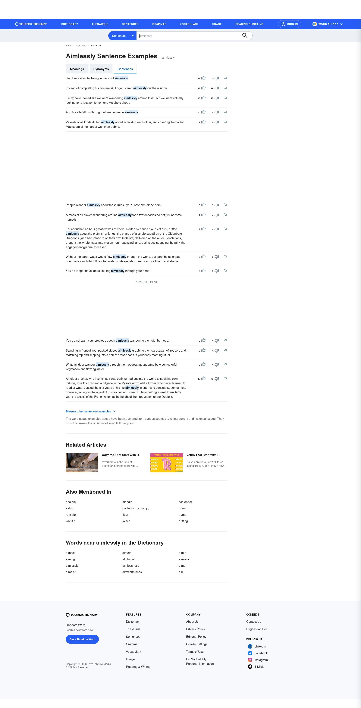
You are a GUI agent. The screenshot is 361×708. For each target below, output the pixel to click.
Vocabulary (133, 651)
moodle (127, 502)
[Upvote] (203, 78)
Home (69, 45)
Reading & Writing (138, 666)
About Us (192, 621)
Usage (130, 659)
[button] (289, 24)
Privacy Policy (195, 629)
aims (182, 565)
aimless (184, 559)
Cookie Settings (196, 644)
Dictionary (133, 621)
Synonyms (101, 69)
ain (181, 572)
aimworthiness (132, 572)
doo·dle (71, 502)
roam (182, 508)
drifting (183, 521)
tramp (182, 514)
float (125, 514)
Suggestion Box (257, 629)
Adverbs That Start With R (120, 455)
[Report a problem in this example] (225, 78)
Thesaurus (133, 629)
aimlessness (130, 565)
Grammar (132, 644)
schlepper (185, 502)
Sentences (119, 35)
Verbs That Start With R (203, 455)
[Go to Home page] (31, 24)
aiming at (128, 559)
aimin (182, 553)
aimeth (126, 553)
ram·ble (71, 514)
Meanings (77, 69)
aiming (70, 559)
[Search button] (246, 36)
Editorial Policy (196, 636)
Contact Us (253, 621)
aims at (70, 572)
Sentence (81, 45)
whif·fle (70, 521)
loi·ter (126, 521)
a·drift (69, 508)
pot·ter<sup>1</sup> (136, 508)
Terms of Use (195, 651)
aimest (70, 553)
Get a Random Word (82, 639)
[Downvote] (216, 78)
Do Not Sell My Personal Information (200, 661)
